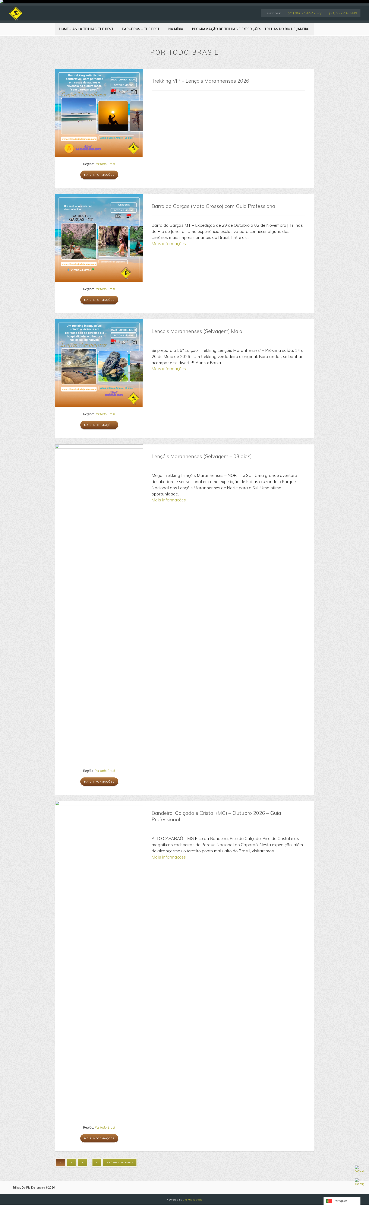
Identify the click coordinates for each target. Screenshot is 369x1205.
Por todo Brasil (105, 164)
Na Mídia (175, 29)
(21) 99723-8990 (343, 13)
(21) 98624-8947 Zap (305, 13)
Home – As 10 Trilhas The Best (86, 29)
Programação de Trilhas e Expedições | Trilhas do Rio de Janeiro (251, 29)
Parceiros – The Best (141, 29)
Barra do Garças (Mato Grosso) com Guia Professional (214, 206)
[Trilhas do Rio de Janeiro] (16, 13)
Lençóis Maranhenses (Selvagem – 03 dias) (202, 456)
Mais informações (99, 174)
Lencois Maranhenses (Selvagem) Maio (197, 331)
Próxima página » (120, 1162)
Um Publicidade (192, 1199)
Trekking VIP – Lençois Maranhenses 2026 (200, 80)
